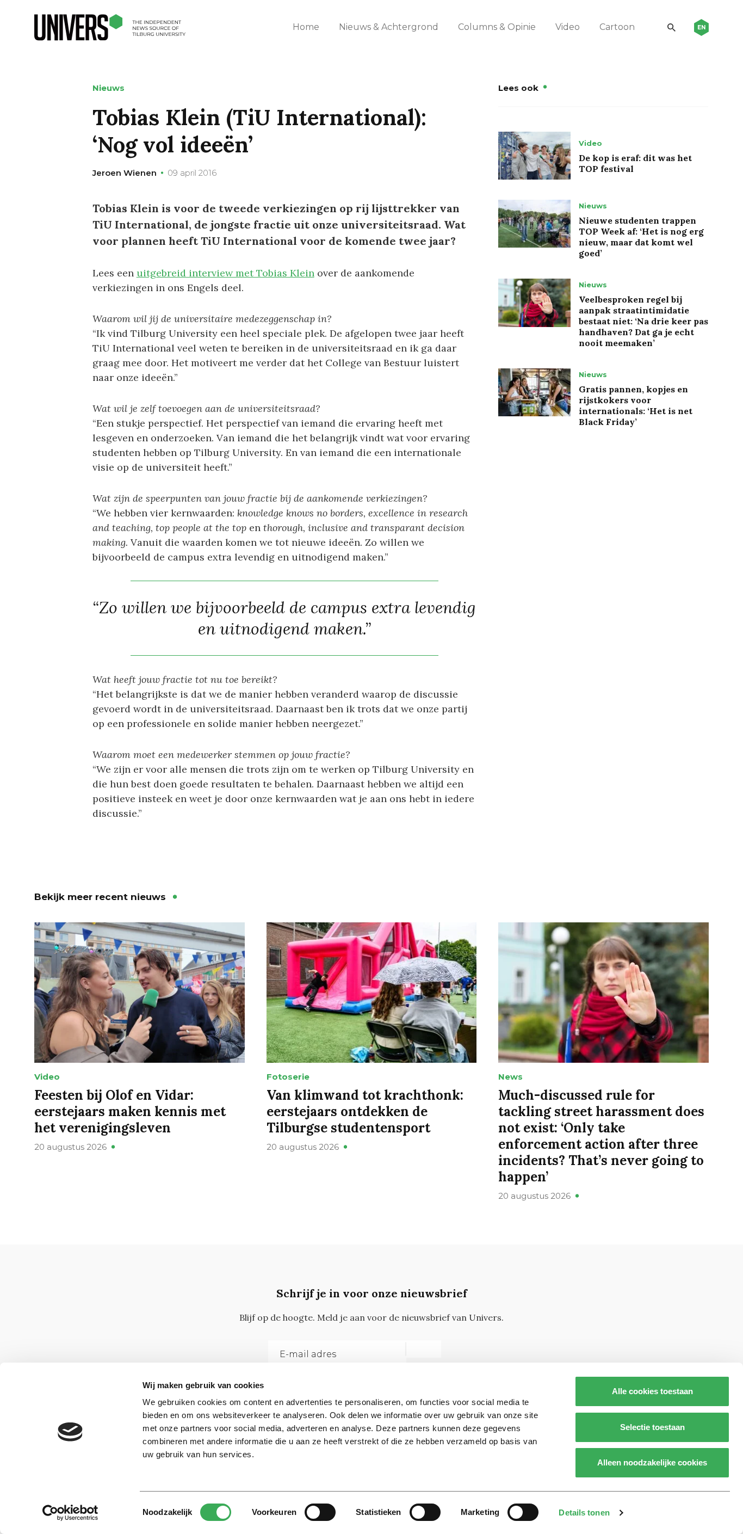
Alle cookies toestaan (652, 1391)
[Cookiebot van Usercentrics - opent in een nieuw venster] (70, 1513)
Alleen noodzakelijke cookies (652, 1462)
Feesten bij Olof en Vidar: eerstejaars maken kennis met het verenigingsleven (130, 1111)
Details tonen (584, 1512)
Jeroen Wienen (124, 173)
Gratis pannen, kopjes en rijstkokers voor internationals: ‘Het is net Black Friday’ (635, 405)
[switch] (320, 1512)
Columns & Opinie (497, 27)
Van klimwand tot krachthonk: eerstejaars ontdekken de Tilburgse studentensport (365, 1111)
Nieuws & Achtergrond (388, 27)
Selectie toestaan (652, 1427)
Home (306, 27)
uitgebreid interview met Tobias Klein (225, 273)
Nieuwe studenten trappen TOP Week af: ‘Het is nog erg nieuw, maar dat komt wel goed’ (641, 236)
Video (567, 27)
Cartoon (617, 27)
